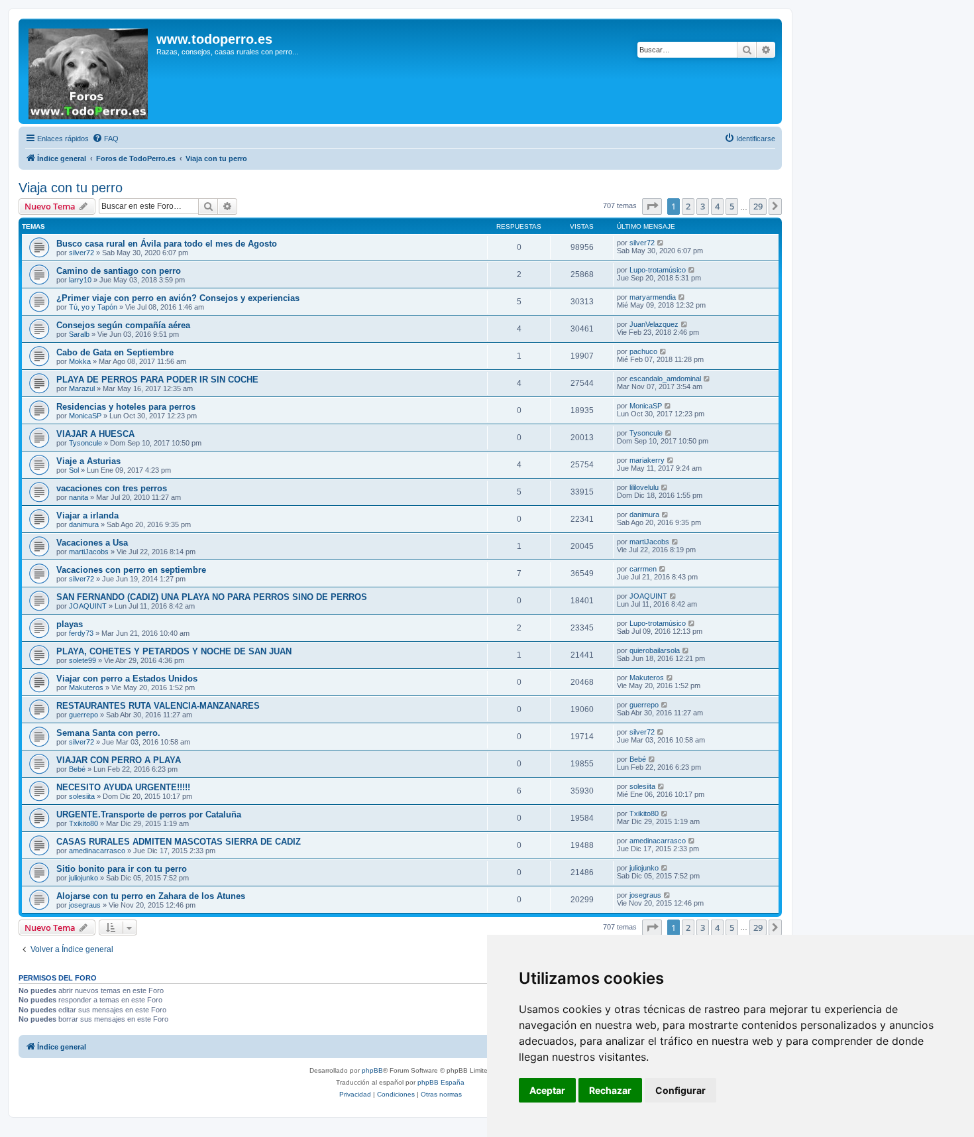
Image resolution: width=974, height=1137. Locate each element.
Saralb (79, 334)
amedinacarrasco (97, 851)
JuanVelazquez (653, 324)
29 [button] (758, 206)
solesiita (82, 796)
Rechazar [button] (610, 1090)
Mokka (80, 361)
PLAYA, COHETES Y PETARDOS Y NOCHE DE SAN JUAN (174, 651)
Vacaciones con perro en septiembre (131, 570)
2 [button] (688, 206)
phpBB (372, 1070)
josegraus (85, 905)
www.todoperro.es (214, 39)
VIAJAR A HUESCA (95, 434)
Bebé (77, 769)
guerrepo (83, 715)
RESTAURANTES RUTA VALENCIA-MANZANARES (158, 706)
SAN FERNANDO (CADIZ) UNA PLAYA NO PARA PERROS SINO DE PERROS (211, 597)
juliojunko (83, 878)
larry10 (80, 280)
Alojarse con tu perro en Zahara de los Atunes (150, 896)
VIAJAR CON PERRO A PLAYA (118, 760)
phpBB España (440, 1082)
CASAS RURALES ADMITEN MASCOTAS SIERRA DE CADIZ (178, 842)
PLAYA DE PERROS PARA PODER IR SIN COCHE (157, 380)
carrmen (643, 569)
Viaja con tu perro (71, 187)
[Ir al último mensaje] (661, 243)
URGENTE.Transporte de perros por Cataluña (148, 814)
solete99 (82, 660)
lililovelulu (644, 487)
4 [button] (717, 206)
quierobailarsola (654, 650)
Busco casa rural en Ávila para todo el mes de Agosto (166, 244)
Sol (74, 470)
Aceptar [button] (547, 1090)
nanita (78, 497)
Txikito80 (83, 823)
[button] (652, 206)
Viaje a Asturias (88, 461)
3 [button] (702, 206)
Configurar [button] (680, 1090)
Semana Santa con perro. (108, 733)
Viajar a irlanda (87, 515)
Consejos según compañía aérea (123, 325)
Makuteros (86, 687)
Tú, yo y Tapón (93, 307)
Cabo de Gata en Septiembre (115, 352)
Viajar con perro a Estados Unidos (126, 679)
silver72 (81, 253)
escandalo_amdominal (665, 379)
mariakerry (647, 460)
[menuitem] (105, 139)
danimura (84, 524)
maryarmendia (652, 297)
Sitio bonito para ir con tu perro (121, 869)
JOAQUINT (88, 606)
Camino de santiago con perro (118, 271)
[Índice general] (89, 71)
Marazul (82, 388)
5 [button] (732, 206)
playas (69, 624)
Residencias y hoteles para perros (125, 407)
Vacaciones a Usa (92, 543)
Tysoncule (85, 443)
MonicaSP (85, 416)
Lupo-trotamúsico (657, 270)
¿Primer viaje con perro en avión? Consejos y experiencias (177, 298)
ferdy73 (81, 633)
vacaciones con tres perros (111, 488)
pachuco (643, 351)
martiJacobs (89, 552)
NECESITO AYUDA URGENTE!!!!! (123, 787)
